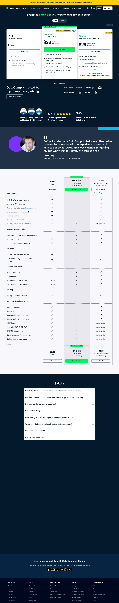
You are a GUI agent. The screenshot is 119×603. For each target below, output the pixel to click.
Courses (31, 591)
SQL (94, 591)
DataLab (63, 20)
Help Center (11, 600)
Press (9, 589)
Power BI (95, 597)
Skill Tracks (32, 589)
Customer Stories (55, 597)
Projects (31, 597)
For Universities (76, 8)
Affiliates (10, 594)
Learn (55, 20)
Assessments (33, 600)
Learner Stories (76, 597)
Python (95, 586)
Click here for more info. (83, 2)
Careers (10, 591)
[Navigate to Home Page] (13, 8)
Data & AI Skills (55, 586)
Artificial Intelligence (99, 594)
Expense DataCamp (78, 594)
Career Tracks (33, 586)
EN (94, 8)
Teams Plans (54, 591)
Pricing (52, 589)
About (10, 586)
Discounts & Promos (78, 591)
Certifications (33, 594)
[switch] (74, 31)
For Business (65, 8)
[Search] (87, 8)
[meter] (59, 113)
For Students (75, 589)
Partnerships (12, 597)
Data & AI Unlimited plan (58, 594)
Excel (94, 600)
